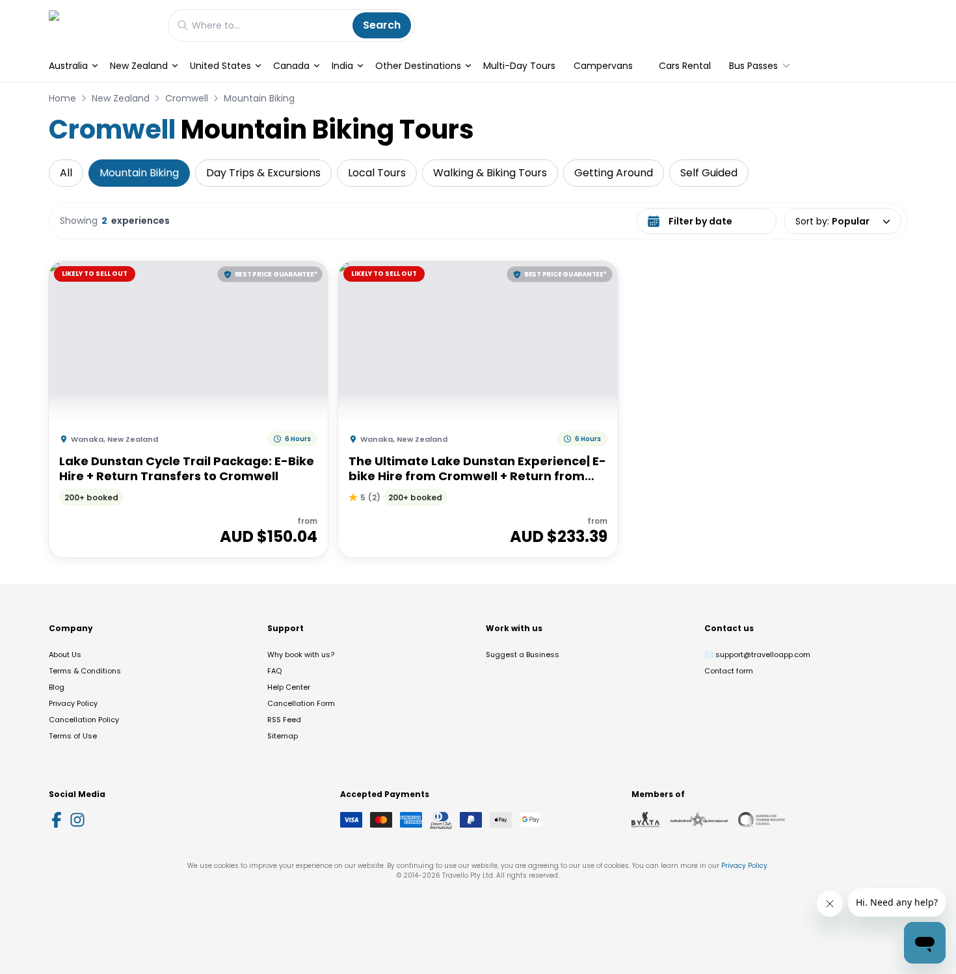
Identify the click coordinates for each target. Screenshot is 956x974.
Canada (291, 65)
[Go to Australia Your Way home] (102, 25)
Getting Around (613, 172)
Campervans (603, 65)
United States (220, 65)
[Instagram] (77, 820)
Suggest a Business (522, 654)
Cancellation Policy (84, 719)
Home (62, 98)
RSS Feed (284, 719)
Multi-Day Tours (519, 65)
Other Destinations (418, 65)
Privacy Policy (73, 703)
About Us (65, 654)
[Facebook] (56, 820)
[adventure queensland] (699, 820)
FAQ (274, 671)
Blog (56, 687)
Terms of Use (73, 736)
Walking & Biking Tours (490, 172)
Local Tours (377, 172)
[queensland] (761, 820)
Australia (68, 65)
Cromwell (186, 98)
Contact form (728, 671)
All (66, 172)
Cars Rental (685, 65)
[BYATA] (645, 820)
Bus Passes (753, 65)
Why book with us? (300, 654)
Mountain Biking (259, 98)
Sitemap (282, 736)
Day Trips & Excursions (263, 172)
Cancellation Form (301, 703)
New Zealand (139, 65)
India (342, 65)
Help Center (288, 687)
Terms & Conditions (85, 671)
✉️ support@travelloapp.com (757, 654)
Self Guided (708, 172)
